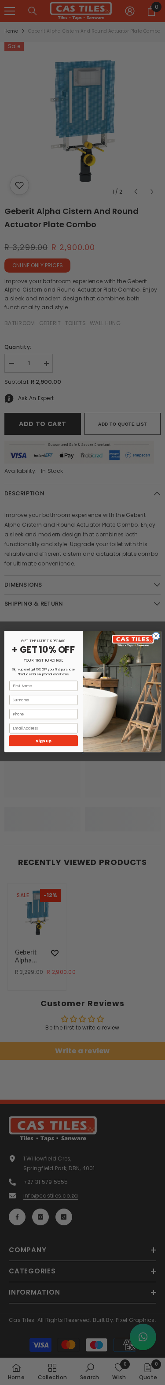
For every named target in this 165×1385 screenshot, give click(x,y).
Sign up (43, 741)
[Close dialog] (155, 636)
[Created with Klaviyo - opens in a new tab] (82, 753)
